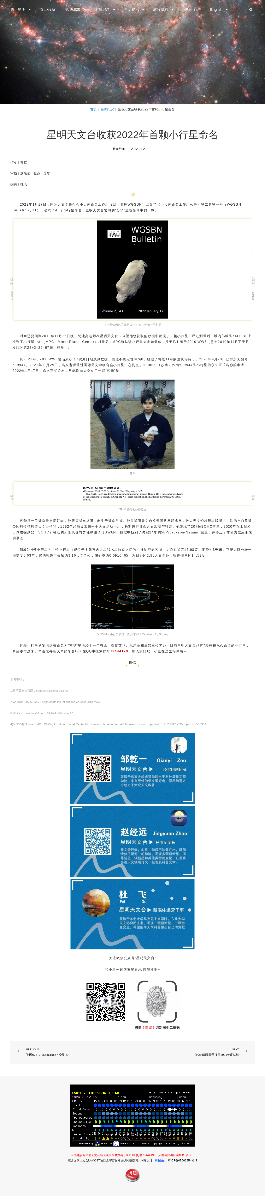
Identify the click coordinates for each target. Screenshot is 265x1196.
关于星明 (17, 9)
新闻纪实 (107, 109)
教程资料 (160, 9)
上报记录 (102, 9)
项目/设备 (47, 9)
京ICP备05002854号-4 (182, 1160)
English (216, 9)
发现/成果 (73, 9)
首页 (93, 109)
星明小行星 (191, 9)
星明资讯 (131, 9)
